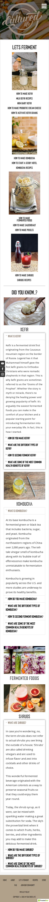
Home (5, 880)
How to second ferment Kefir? (22, 455)
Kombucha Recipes (24, 168)
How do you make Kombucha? (22, 599)
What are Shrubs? (17, 722)
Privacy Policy (24, 892)
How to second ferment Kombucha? (25, 616)
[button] (45, 4)
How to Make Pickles (24, 230)
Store (44, 880)
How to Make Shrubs (24, 275)
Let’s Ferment (24, 880)
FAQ (15, 885)
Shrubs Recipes (24, 280)
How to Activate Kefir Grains (24, 113)
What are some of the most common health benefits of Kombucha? (20, 627)
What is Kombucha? (17, 511)
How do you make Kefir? (19, 438)
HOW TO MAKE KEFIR (24, 94)
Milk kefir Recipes (24, 98)
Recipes (35, 880)
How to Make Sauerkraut (24, 225)
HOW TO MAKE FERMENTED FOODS (24, 219)
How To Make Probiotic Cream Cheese (24, 108)
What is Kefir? (14, 336)
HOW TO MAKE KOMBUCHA (24, 158)
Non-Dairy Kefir (24, 103)
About (13, 880)
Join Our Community (28, 885)
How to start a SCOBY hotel (24, 163)
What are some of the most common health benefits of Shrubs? (24, 864)
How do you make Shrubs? (21, 849)
